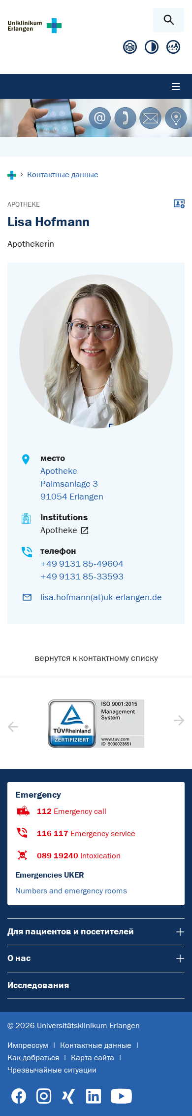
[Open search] (168, 20)
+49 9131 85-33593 (82, 576)
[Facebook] (19, 1096)
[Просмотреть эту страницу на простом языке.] (130, 50)
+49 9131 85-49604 (82, 564)
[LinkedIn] (93, 1096)
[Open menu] (175, 86)
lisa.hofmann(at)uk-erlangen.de (101, 597)
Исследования (38, 985)
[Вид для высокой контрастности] (152, 49)
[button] (178, 723)
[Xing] (68, 1096)
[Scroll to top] (176, 1099)
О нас (19, 958)
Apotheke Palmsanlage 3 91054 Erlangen (71, 483)
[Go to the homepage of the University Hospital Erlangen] (35, 25)
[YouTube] (121, 1096)
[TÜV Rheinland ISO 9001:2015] (96, 723)
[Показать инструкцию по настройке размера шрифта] (173, 49)
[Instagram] (43, 1096)
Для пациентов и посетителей (68, 931)
